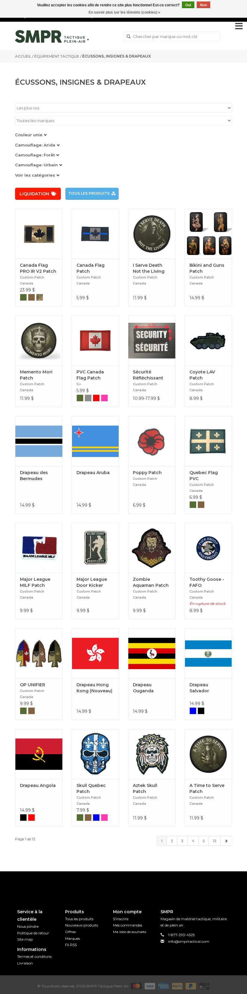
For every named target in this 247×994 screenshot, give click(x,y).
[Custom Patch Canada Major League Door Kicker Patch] (95, 548)
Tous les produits (89, 193)
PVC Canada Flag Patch (90, 375)
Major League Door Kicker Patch (92, 582)
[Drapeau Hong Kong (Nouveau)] (95, 653)
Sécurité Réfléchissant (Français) (148, 375)
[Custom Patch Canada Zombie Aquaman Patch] (152, 548)
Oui (188, 5)
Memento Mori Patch (36, 375)
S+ (79, 384)
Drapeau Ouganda (143, 688)
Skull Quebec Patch (91, 788)
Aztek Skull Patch (145, 788)
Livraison (25, 963)
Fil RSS (71, 944)
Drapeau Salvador (199, 688)
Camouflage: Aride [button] (36, 145)
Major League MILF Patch (35, 582)
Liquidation (34, 194)
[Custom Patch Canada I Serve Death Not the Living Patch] (152, 234)
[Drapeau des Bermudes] (39, 441)
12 (214, 840)
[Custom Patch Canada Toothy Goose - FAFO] (208, 548)
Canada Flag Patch (91, 268)
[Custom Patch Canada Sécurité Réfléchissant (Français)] (152, 340)
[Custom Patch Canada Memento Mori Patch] (39, 340)
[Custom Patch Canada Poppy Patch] (152, 441)
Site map (25, 939)
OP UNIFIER (32, 684)
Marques (72, 938)
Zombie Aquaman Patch (151, 582)
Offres (70, 932)
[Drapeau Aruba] (95, 441)
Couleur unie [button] (29, 134)
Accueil (23, 56)
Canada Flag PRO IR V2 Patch (38, 268)
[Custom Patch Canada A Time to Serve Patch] (208, 754)
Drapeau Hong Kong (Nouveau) (94, 688)
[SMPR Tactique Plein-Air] (52, 36)
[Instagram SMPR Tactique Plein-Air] (134, 885)
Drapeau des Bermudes (34, 475)
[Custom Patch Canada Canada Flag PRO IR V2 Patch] (39, 234)
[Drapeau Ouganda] (152, 653)
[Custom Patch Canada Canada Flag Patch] (95, 234)
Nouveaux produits (81, 925)
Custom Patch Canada (32, 280)
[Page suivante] (226, 841)
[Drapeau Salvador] (208, 653)
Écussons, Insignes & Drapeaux (116, 56)
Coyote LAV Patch (202, 375)
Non (203, 5)
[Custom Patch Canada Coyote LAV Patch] (208, 340)
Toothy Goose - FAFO (206, 582)
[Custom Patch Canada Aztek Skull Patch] (152, 754)
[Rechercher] (129, 37)
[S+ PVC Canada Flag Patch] (95, 340)
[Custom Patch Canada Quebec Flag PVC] (208, 441)
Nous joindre (28, 926)
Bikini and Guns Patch (206, 268)
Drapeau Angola (38, 785)
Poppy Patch (147, 472)
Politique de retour (33, 933)
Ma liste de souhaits (129, 932)
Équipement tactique (56, 56)
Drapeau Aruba (93, 472)
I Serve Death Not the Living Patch (148, 268)
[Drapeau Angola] (39, 754)
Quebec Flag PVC (203, 475)
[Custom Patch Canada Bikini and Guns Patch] (208, 234)
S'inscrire (120, 919)
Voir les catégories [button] (35, 175)
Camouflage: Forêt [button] (35, 155)
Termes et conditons (34, 956)
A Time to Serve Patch (206, 788)
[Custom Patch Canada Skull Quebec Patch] (95, 754)
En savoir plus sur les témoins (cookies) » (124, 12)
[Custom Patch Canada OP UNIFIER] (39, 653)
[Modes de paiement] (135, 985)
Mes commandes (127, 925)
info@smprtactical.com (188, 941)
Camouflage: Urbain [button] (37, 164)
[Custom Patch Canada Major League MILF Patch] (39, 548)
